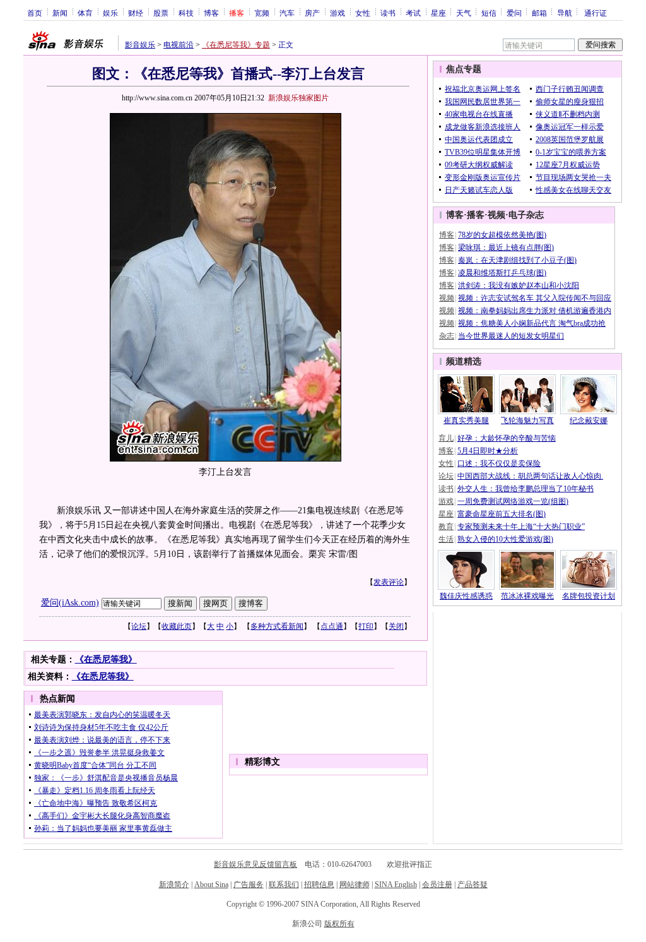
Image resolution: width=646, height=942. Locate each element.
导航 (564, 12)
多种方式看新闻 (276, 626)
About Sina (211, 884)
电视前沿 (178, 44)
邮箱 (539, 12)
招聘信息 (319, 884)
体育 (85, 12)
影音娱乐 (140, 44)
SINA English (396, 884)
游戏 (337, 12)
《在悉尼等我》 (106, 659)
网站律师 (354, 884)
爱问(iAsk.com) (70, 602)
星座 (438, 12)
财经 (135, 12)
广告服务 (248, 884)
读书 (388, 12)
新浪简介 (174, 884)
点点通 (331, 626)
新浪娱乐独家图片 (298, 97)
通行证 (595, 12)
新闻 (60, 12)
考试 (413, 12)
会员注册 (437, 884)
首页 (34, 12)
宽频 (261, 12)
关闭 (396, 626)
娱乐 (110, 12)
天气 (463, 12)
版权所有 (339, 923)
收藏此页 (177, 626)
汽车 (287, 12)
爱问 (514, 12)
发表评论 (388, 582)
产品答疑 (472, 884)
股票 (160, 12)
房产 (312, 12)
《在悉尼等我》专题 (236, 44)
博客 (211, 12)
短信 (488, 12)
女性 (362, 12)
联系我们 (284, 884)
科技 (186, 12)
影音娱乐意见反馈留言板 (255, 864)
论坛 (138, 626)
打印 (365, 626)
